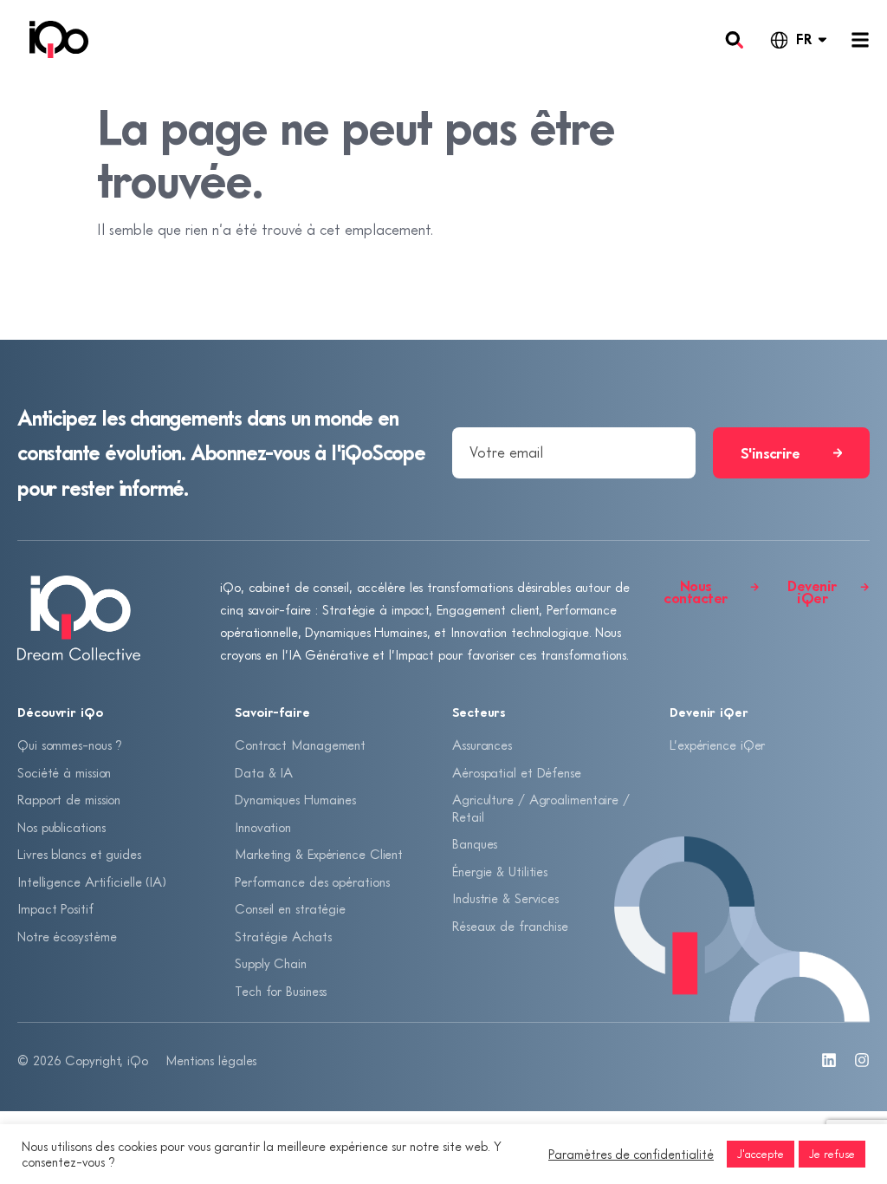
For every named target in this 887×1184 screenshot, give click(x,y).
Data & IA (264, 772)
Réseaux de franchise (510, 926)
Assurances (482, 744)
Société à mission (64, 772)
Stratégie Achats (283, 936)
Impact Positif (55, 908)
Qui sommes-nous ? (69, 744)
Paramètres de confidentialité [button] (631, 1154)
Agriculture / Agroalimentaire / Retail (541, 807)
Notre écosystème (66, 936)
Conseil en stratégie (290, 908)
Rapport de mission (68, 799)
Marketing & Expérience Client (319, 854)
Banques (474, 843)
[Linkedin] (829, 1060)
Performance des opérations (312, 881)
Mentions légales (210, 1060)
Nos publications (61, 827)
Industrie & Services (505, 898)
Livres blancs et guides (79, 854)
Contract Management (300, 744)
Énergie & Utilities (499, 871)
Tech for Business (281, 991)
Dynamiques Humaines (295, 799)
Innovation (263, 827)
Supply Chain (271, 963)
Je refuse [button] (832, 1154)
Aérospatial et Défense (516, 772)
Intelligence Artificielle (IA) (91, 881)
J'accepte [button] (760, 1154)
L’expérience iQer (717, 744)
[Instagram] (862, 1060)
